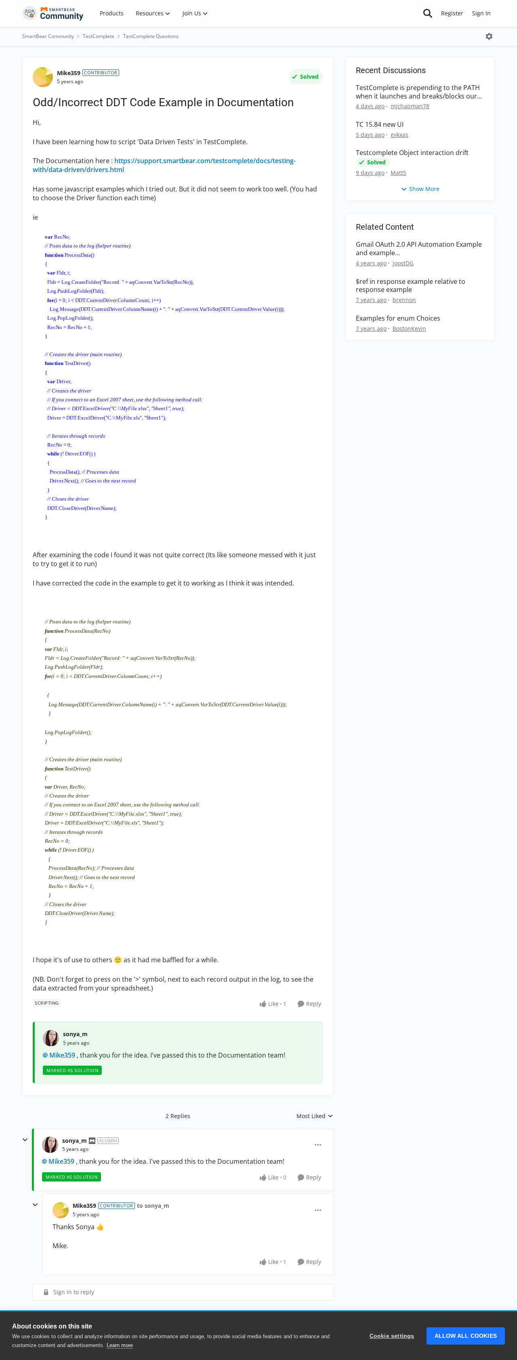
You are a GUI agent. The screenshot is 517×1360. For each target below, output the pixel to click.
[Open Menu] (489, 36)
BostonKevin (409, 328)
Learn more (120, 1345)
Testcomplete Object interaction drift (412, 153)
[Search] (428, 13)
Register (452, 13)
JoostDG (403, 263)
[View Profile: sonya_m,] (51, 1038)
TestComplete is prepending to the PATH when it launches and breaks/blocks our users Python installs (418, 92)
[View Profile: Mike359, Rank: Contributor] (43, 77)
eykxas (399, 135)
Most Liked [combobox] (314, 1116)
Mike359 (68, 73)
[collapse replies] (25, 1140)
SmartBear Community (48, 36)
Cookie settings (392, 1336)
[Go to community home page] (53, 13)
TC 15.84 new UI (380, 124)
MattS (398, 172)
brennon (404, 300)
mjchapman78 (410, 106)
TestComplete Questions (151, 36)
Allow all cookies (466, 1336)
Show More (424, 189)
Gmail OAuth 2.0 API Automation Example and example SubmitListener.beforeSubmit (419, 248)
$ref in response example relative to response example (410, 285)
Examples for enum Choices (398, 318)
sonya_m (75, 1034)
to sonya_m (153, 1205)
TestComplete (98, 36)
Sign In (481, 13)
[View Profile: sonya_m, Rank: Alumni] (50, 1145)
